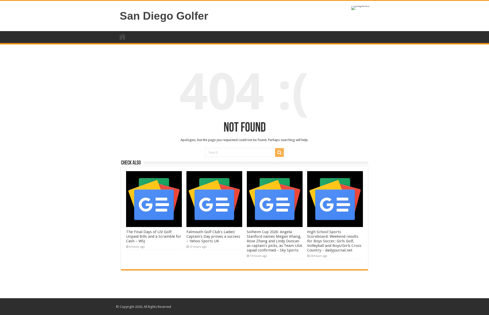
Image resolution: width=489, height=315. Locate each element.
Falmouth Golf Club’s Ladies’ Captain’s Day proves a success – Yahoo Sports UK (213, 236)
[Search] (279, 152)
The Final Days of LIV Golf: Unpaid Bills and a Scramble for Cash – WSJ (153, 236)
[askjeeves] (360, 7)
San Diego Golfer (164, 16)
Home (122, 36)
